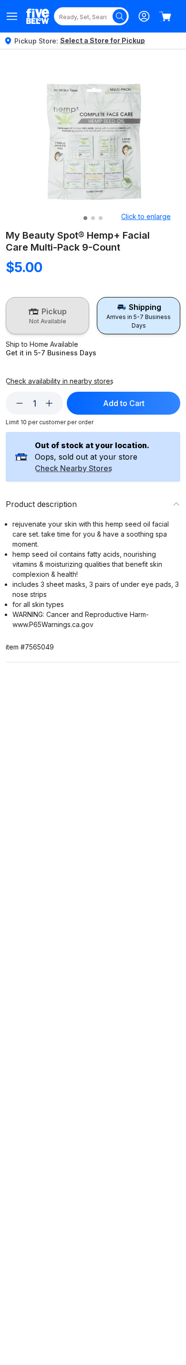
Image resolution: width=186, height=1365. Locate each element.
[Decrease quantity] (19, 403)
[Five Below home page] (37, 16)
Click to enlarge (146, 216)
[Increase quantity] (49, 403)
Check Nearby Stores (73, 468)
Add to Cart (124, 403)
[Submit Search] (120, 16)
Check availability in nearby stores (60, 381)
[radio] (47, 315)
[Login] (144, 16)
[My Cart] (165, 16)
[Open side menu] (12, 16)
